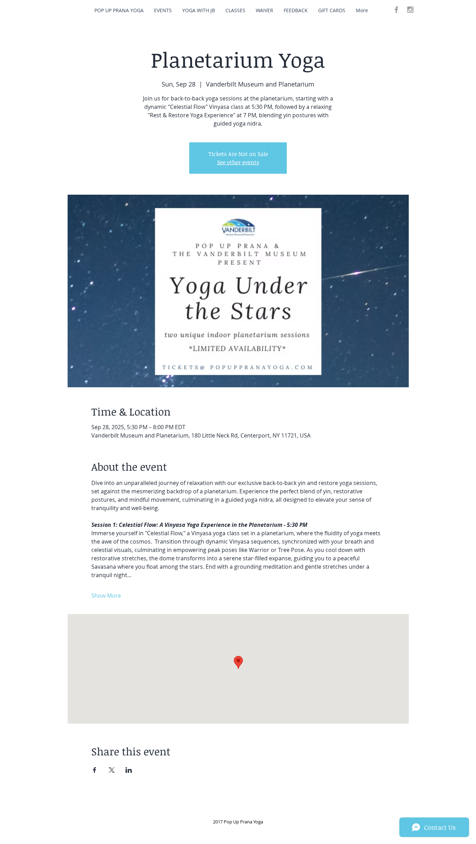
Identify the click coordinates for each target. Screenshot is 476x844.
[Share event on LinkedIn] (128, 770)
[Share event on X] (111, 770)
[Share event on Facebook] (94, 770)
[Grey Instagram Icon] (410, 9)
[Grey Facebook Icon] (396, 9)
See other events (238, 162)
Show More (106, 595)
